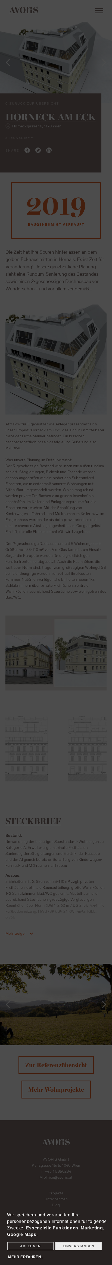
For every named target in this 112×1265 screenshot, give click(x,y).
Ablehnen (30, 1246)
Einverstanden (78, 1246)
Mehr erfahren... (26, 1257)
